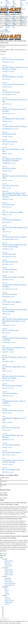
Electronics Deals (8, 581)
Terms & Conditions (9, 600)
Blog (6, 588)
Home (1, 6)
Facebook (7, 590)
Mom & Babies (14, 9)
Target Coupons (8, 14)
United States (4, 619)
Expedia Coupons (9, 573)
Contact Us (7, 604)
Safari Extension (8, 566)
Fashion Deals (8, 578)
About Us (7, 597)
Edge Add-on (8, 562)
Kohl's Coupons (8, 8)
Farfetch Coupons (8, 20)
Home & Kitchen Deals (10, 583)
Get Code (2, 54)
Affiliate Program (8, 602)
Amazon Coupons (9, 569)
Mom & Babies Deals (9, 585)
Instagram (7, 593)
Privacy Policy (8, 599)
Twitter (6, 592)
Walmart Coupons (9, 571)
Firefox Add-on (8, 564)
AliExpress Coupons (8, 26)
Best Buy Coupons (8, 2)
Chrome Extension (9, 560)
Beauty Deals (8, 579)
